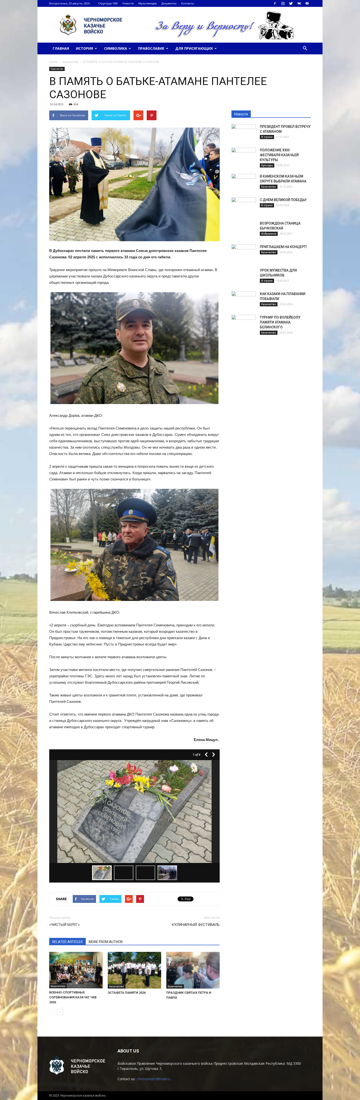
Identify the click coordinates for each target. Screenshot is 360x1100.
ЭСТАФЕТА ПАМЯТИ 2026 (127, 992)
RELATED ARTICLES (67, 942)
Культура (267, 165)
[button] (305, 48)
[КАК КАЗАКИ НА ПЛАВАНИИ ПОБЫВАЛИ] (243, 300)
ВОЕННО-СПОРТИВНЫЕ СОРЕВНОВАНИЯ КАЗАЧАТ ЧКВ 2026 (72, 997)
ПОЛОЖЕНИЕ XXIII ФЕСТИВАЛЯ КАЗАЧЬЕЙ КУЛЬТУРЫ (279, 155)
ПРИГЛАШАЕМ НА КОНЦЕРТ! (283, 247)
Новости (128, 3)
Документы (169, 3)
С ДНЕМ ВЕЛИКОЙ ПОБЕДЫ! (283, 200)
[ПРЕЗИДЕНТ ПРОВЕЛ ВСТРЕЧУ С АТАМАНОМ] (243, 132)
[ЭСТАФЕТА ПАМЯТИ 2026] (134, 970)
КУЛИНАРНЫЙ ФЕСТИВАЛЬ (196, 924)
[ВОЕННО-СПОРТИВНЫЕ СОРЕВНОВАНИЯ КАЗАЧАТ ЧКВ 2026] (76, 970)
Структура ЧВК (108, 3)
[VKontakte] (299, 3)
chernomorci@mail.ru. (153, 1078)
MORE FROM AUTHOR (106, 942)
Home (53, 62)
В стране (267, 137)
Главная (61, 48)
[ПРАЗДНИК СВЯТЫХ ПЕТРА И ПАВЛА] (193, 970)
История (84, 48)
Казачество (57, 69)
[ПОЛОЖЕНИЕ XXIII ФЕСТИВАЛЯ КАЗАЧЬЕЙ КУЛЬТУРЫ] (243, 156)
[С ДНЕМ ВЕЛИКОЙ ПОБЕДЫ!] (243, 206)
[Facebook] (274, 3)
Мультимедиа (147, 3)
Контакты (187, 3)
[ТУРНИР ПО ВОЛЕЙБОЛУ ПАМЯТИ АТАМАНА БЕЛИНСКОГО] (243, 323)
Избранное (268, 233)
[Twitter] (291, 3)
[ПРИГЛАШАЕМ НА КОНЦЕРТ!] (243, 253)
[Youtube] (307, 3)
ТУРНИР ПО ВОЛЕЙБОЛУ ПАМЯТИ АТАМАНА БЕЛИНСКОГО (280, 322)
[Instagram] (283, 3)
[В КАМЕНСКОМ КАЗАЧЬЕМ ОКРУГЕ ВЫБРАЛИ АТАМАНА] (243, 182)
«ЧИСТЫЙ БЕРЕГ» (64, 924)
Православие (151, 48)
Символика (115, 48)
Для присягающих (194, 48)
